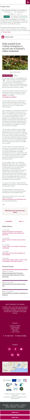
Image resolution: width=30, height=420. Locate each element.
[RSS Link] (18, 355)
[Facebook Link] (15, 349)
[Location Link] (15, 371)
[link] (12, 380)
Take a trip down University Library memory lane (14, 240)
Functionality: (7, 12)
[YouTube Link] (21, 349)
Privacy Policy (6, 32)
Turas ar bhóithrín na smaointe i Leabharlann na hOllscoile (14, 247)
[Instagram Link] (9, 349)
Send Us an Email (21, 335)
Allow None (14, 16)
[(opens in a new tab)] (12, 381)
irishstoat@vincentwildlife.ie (9, 97)
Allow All (7, 16)
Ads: (18, 14)
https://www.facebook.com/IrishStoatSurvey (14, 199)
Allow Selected (23, 16)
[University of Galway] (7, 37)
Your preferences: (19, 12)
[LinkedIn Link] (12, 355)
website (4, 95)
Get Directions (9, 335)
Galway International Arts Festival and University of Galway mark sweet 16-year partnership (13, 233)
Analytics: (11, 14)
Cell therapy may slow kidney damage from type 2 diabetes (13, 253)
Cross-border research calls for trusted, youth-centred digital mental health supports (14, 260)
